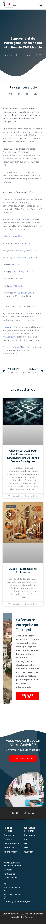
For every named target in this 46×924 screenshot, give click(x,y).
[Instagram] (25, 813)
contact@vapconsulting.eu (17, 901)
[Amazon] (29, 813)
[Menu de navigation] (41, 5)
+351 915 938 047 (12, 887)
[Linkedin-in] (17, 813)
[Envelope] (33, 813)
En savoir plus (27, 696)
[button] (10, 94)
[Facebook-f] (21, 813)
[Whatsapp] (13, 813)
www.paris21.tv (10, 327)
